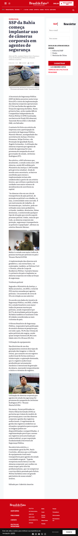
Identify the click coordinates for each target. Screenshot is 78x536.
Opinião (31, 9)
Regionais (17, 9)
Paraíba (43, 523)
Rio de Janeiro (56, 515)
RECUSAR (55, 532)
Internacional (33, 511)
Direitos (31, 514)
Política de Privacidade (15, 525)
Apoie (3, 9)
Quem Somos (53, 9)
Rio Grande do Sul (56, 519)
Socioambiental (33, 520)
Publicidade (15, 515)
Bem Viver (31, 517)
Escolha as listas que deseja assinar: (58, 47)
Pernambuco (56, 512)
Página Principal (10, 9)
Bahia (42, 508)
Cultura (26, 9)
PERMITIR (69, 532)
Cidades (42, 9)
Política (47, 9)
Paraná (54, 508)
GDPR (13, 533)
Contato (14, 520)
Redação (32, 63)
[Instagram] (9, 3)
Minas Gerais (44, 520)
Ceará (42, 512)
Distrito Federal (43, 516)
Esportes (36, 9)
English (56, 3)
